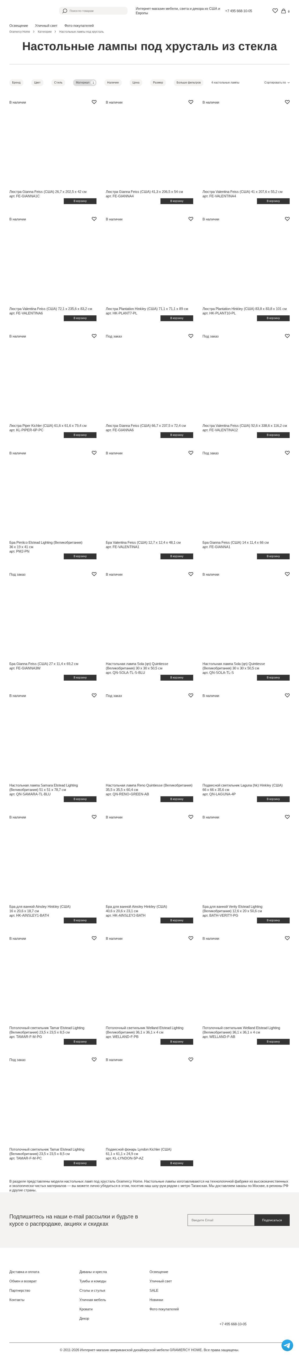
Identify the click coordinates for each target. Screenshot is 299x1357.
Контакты (17, 1300)
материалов (56, 1186)
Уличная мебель (92, 1300)
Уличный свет (161, 1281)
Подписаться (272, 1220)
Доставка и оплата (24, 1272)
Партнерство (19, 1290)
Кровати (86, 1309)
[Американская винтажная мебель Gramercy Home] (30, 11)
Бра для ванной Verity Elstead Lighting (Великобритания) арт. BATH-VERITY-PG (232, 911)
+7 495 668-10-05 (238, 11)
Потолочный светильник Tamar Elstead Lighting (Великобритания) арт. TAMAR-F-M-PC (46, 1153)
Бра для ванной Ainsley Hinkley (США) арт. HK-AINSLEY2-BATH (136, 911)
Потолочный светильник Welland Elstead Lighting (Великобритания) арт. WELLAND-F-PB (144, 1032)
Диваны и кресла (93, 1272)
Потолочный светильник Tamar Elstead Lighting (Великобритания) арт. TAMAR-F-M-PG (46, 1032)
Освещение (159, 1272)
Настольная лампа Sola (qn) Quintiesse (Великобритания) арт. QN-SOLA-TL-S (234, 668)
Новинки (156, 1300)
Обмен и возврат (23, 1281)
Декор (84, 1318)
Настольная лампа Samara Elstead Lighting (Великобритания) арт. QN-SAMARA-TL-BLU (43, 789)
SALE (154, 1290)
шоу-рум (159, 1186)
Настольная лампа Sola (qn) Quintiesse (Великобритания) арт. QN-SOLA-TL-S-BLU (137, 668)
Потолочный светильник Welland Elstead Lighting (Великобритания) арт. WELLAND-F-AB (241, 1032)
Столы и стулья (92, 1290)
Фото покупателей (79, 26)
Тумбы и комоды (92, 1281)
